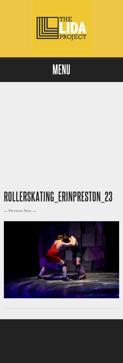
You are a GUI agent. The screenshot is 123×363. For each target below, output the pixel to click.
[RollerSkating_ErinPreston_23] (61, 296)
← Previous (13, 210)
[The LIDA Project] (61, 53)
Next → (30, 210)
